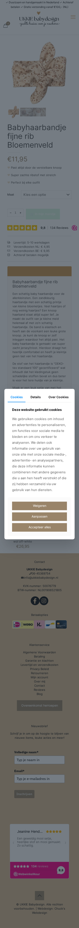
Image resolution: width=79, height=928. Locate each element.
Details (36, 397)
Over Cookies (58, 397)
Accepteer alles (40, 527)
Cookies (17, 397)
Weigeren (39, 506)
